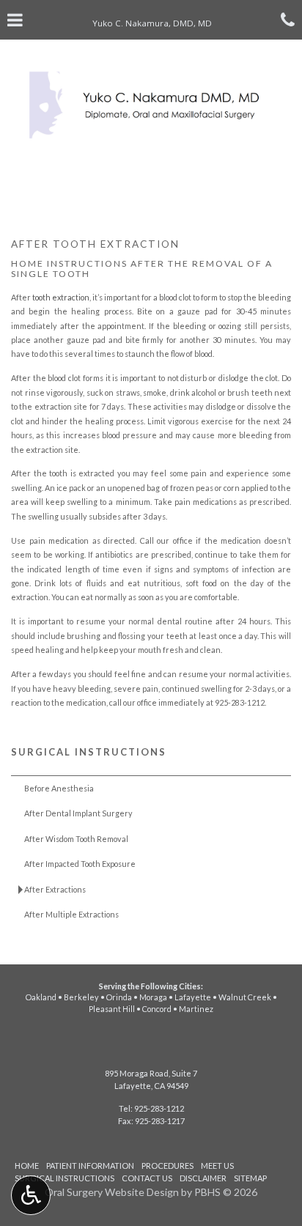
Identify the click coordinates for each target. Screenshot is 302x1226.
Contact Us (147, 1178)
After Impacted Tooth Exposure (80, 863)
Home (27, 1165)
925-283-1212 (240, 702)
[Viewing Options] (31, 1195)
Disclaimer (203, 1178)
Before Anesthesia (59, 788)
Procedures (167, 1165)
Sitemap (250, 1178)
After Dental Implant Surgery (78, 813)
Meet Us (217, 1165)
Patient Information (90, 1165)
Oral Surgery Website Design (112, 1192)
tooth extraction (60, 297)
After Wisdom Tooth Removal (76, 838)
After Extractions (55, 889)
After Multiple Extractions (71, 914)
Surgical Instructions (88, 752)
